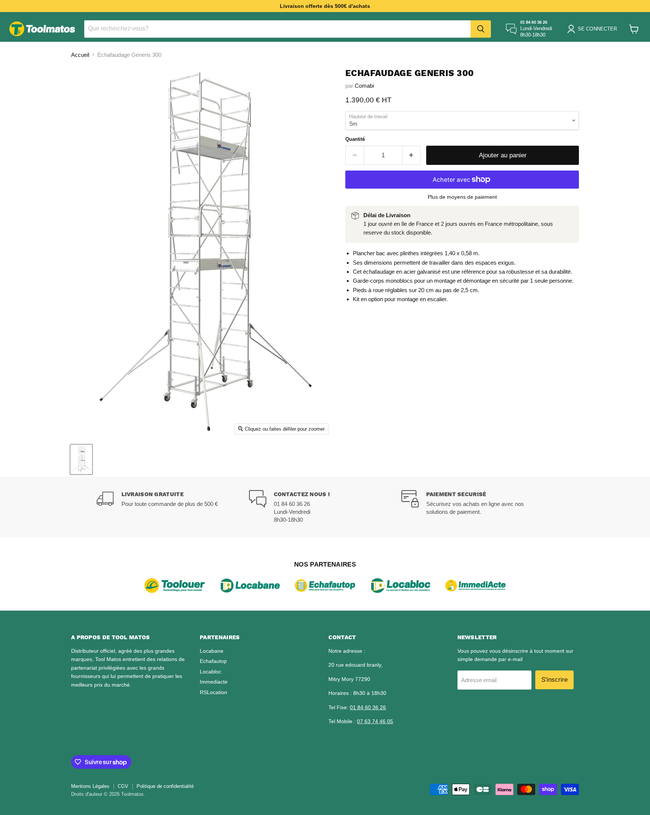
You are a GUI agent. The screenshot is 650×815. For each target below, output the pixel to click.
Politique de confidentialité (165, 786)
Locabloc (210, 672)
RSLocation (213, 692)
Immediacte (214, 682)
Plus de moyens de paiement (462, 197)
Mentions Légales (90, 786)
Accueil (80, 55)
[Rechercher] (481, 29)
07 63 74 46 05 (375, 721)
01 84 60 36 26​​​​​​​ (368, 707)
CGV (123, 786)
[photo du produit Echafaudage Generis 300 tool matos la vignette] (81, 459)
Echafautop (213, 661)
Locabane (211, 651)
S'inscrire (554, 679)
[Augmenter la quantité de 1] (411, 155)
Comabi (364, 85)
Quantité (355, 139)
